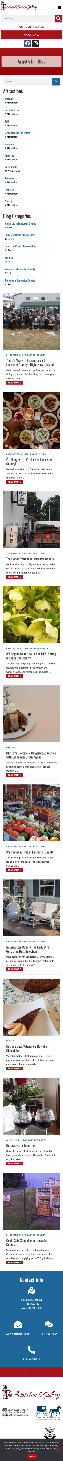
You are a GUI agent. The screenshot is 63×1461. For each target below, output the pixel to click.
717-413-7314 (48, 1334)
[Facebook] (27, 43)
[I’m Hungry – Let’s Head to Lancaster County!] (31, 420)
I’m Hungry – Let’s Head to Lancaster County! (29, 461)
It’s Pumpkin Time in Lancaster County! (30, 851)
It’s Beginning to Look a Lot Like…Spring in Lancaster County (31, 655)
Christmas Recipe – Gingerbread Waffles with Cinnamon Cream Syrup (31, 755)
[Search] (58, 18)
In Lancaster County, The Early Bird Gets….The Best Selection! (27, 949)
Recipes (11, 747)
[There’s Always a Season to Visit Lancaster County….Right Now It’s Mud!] (31, 321)
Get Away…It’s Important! (21, 1145)
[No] (58, 1449)
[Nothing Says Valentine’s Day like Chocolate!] (31, 1007)
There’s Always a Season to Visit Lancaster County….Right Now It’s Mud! (30, 362)
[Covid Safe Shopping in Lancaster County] (31, 1201)
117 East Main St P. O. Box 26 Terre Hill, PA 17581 (31, 1304)
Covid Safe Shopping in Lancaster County (26, 1242)
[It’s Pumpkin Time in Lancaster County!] (31, 812)
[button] (60, 7)
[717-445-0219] (31, 1350)
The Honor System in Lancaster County (30, 558)
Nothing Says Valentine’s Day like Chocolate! (26, 1048)
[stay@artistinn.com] (18, 1324)
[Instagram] (35, 43)
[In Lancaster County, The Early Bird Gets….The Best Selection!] (31, 907)
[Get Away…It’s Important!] (31, 1106)
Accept (32, 1456)
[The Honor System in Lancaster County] (31, 519)
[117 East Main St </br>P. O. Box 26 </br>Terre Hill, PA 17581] (31, 1290)
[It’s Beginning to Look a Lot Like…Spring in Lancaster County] (31, 614)
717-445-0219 (31, 1359)
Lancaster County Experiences (26, 454)
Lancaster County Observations (27, 648)
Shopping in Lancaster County (26, 355)
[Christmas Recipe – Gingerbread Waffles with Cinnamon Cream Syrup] (31, 713)
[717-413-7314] (49, 1324)
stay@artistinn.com (18, 1334)
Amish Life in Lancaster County (26, 1140)
